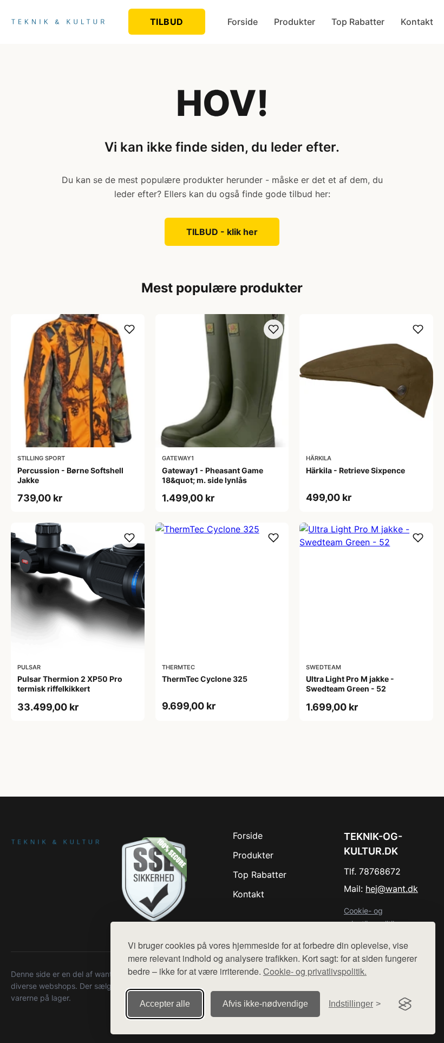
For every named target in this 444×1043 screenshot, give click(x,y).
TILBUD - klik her (222, 231)
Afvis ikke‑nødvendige (265, 1003)
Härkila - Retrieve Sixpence (355, 470)
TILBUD (167, 21)
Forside (242, 21)
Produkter (294, 21)
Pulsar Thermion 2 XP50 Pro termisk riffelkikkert (69, 683)
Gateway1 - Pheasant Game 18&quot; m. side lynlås (212, 475)
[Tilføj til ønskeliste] (129, 329)
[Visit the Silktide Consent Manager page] (405, 1004)
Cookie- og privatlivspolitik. (315, 971)
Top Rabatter (357, 21)
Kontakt (417, 21)
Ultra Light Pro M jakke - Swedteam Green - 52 (350, 683)
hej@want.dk (391, 888)
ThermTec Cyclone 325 (204, 678)
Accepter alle (165, 1003)
